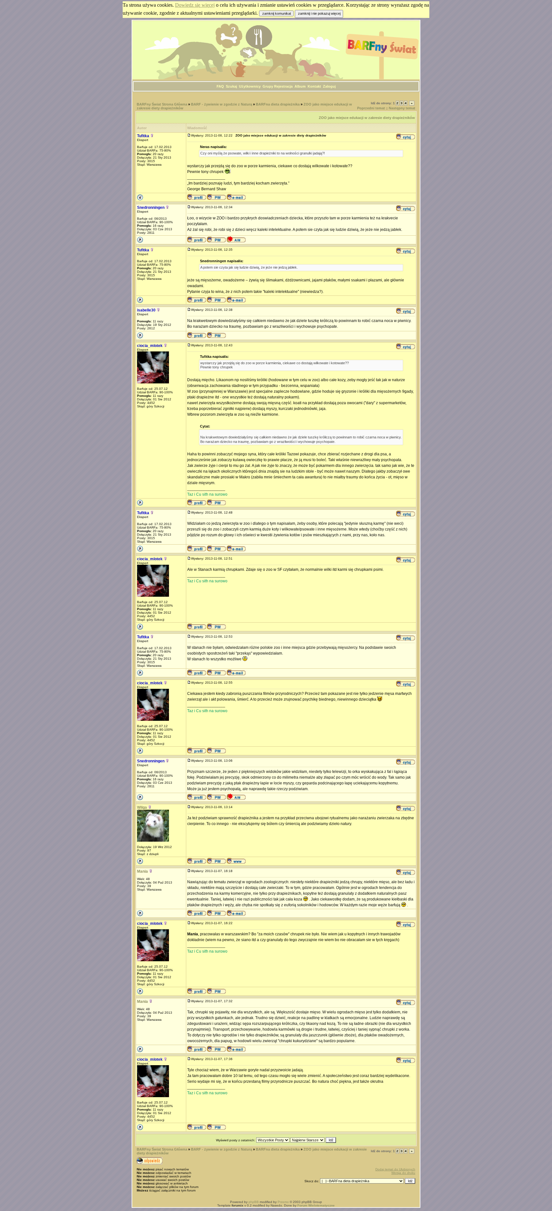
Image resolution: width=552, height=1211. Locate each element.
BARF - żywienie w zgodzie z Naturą (221, 104)
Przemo (283, 1202)
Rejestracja (283, 86)
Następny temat (402, 108)
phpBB (254, 1202)
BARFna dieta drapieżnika (278, 104)
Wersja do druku (403, 1173)
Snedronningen (151, 207)
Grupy (268, 86)
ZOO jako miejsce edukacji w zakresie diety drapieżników (367, 118)
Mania (142, 871)
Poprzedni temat (371, 108)
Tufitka (143, 136)
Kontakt (314, 86)
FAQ (220, 86)
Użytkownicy (250, 86)
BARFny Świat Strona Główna (162, 104)
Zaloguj (329, 86)
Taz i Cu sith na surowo (207, 494)
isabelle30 (146, 310)
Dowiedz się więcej (195, 5)
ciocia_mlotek (150, 345)
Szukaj (231, 86)
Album (300, 86)
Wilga (142, 807)
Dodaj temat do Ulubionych (395, 1169)
